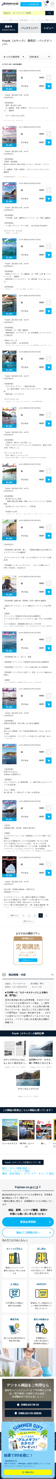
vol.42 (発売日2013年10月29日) (30, 408)
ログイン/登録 (31, 4)
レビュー (49, 28)
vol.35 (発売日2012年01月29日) (30, 801)
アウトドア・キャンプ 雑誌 (39, 1173)
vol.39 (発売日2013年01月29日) (30, 576)
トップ (4, 20)
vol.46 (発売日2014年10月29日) (30, 183)
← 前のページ (13, 915)
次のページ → (28, 921)
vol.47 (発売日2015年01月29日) (30, 127)
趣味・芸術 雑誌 (11, 1173)
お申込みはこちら (28, 960)
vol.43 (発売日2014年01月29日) (30, 352)
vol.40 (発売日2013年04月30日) (30, 520)
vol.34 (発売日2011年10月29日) (30, 857)
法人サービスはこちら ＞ (15, 1240)
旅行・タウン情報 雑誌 (18, 20)
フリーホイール (19, 984)
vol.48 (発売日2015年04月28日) (30, 71)
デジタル (24, 86)
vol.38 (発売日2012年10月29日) (30, 632)
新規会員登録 (28, 1221)
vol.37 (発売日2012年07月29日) (30, 689)
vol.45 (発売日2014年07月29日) (30, 239)
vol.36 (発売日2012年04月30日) (30, 745)
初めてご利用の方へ (28, 1232)
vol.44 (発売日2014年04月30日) (30, 295)
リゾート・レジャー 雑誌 (39, 20)
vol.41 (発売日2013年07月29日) (30, 464)
